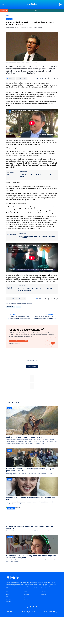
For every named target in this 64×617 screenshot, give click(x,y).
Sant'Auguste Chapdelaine (37, 7)
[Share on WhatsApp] (57, 78)
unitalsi (18, 307)
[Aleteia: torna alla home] (32, 3)
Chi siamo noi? (19, 612)
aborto (9, 479)
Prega (35, 10)
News (7, 15)
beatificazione (11, 508)
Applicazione (27, 597)
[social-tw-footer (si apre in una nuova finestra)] (33, 607)
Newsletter (26, 594)
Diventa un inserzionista (37, 612)
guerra (9, 450)
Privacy (55, 612)
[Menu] (11, 4)
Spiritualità (8, 599)
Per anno (43, 594)
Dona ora (3, 10)
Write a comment (32, 366)
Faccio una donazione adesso (17, 341)
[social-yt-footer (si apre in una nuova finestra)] (27, 607)
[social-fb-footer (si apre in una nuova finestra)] (30, 607)
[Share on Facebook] (46, 78)
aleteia (9, 408)
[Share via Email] (54, 78)
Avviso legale (27, 612)
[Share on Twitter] (51, 78)
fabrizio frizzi (10, 307)
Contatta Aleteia (48, 612)
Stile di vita (8, 597)
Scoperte (8, 601)
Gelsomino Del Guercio (26, 28)
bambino (10, 537)
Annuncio (26, 599)
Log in (37, 360)
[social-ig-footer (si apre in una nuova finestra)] (36, 607)
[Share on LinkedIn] (48, 78)
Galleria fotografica (49, 92)
